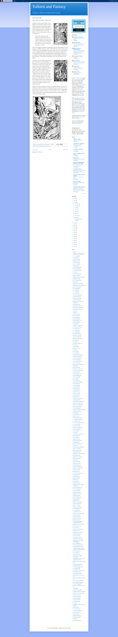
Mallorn (74, 445)
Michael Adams (76, 463)
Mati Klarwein (76, 455)
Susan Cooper (76, 535)
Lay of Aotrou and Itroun (78, 422)
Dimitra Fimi (76, 157)
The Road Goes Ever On (78, 570)
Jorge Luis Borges (76, 406)
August (76, 207)
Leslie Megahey (76, 429)
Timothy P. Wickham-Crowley (79, 585)
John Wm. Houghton (77, 403)
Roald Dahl (75, 500)
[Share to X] (59, 144)
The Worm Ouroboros (77, 580)
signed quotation (76, 519)
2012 (74, 244)
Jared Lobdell (75, 385)
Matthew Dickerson (77, 456)
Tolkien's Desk (76, 598)
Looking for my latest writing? (79, 159)
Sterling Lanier (76, 525)
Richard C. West (76, 493)
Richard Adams (76, 492)
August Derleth (76, 275)
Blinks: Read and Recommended (77, 49)
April (76, 211)
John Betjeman (76, 390)
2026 (74, 198)
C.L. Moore (75, 291)
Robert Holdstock (76, 503)
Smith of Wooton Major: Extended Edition (78, 522)
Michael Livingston (77, 466)
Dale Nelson (75, 314)
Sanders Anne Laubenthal (78, 513)
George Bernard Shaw (77, 354)
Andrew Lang (38, 146)
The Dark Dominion (77, 546)
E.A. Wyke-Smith (76, 327)
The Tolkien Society (77, 169)
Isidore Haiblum (76, 375)
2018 (74, 232)
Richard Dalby (76, 495)
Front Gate (75, 351)
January (76, 217)
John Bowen (75, 391)
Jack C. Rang (75, 380)
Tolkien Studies (76, 596)
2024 (74, 202)
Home (50, 149)
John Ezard (75, 396)
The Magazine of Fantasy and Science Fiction (79, 559)
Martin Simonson (76, 450)
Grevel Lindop (76, 359)
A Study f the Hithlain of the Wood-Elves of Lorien (78, 254)
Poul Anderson (76, 490)
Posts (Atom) (40, 152)
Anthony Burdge (76, 267)
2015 (74, 238)
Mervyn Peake (76, 461)
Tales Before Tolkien (79, 88)
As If (74, 272)
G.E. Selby (75, 353)
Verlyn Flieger (76, 609)
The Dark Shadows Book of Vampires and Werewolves (78, 549)
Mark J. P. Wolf (76, 448)
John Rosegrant (76, 399)
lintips (74, 432)
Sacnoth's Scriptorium (78, 149)
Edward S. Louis (76, 335)
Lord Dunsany (76, 435)
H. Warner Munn (76, 361)
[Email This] (57, 144)
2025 (74, 200)
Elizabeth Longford (77, 338)
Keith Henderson (76, 411)
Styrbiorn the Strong (77, 529)
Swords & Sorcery (76, 537)
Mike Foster (75, 471)
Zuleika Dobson (76, 620)
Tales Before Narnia (80, 90)
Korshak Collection (77, 417)
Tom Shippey (75, 601)
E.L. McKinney (76, 328)
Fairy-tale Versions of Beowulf (41, 20)
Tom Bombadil (76, 599)
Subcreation (75, 530)
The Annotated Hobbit (77, 79)
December (77, 203)
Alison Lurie (75, 260)
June (76, 209)
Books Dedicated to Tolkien (78, 285)
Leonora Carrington (77, 427)
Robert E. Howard (76, 501)
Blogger (69, 628)
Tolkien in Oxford (76, 589)
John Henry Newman (77, 398)
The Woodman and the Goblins (79, 577)
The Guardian (76, 551)
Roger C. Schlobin (76, 506)
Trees (74, 602)
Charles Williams (76, 299)
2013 (74, 242)
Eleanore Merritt (76, 336)
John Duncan (75, 395)
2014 (74, 240)
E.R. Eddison (75, 331)
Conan (74, 310)
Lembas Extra (76, 424)
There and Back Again (77, 582)
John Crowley (76, 393)
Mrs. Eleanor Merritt (77, 473)
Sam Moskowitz (76, 511)
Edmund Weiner (76, 333)
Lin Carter (75, 430)
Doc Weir (75, 323)
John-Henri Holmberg (77, 404)
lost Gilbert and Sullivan (77, 140)
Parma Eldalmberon (77, 487)
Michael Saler (76, 469)
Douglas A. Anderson (76, 78)
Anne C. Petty (76, 264)
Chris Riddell (75, 304)
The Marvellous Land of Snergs (79, 561)
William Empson (76, 615)
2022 (74, 225)
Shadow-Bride (76, 516)
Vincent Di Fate (76, 612)
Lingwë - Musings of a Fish (79, 153)
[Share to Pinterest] (62, 144)
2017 (74, 234)
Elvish (74, 341)
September (77, 205)
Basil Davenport (76, 280)
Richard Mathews (76, 497)
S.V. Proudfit (75, 510)
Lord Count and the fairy (78, 434)
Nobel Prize (75, 476)
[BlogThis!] (58, 144)
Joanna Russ (75, 388)
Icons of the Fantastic (77, 370)
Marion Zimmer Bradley (78, 447)
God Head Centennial (77, 72)
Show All (84, 193)
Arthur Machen (76, 268)
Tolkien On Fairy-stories (78, 593)
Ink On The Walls (77, 181)
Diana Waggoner (76, 320)
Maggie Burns (76, 438)
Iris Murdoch (75, 372)
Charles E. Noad (76, 298)
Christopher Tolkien (77, 305)
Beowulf (42, 146)
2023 (74, 223)
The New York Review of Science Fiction (78, 565)
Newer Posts (35, 149)
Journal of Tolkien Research (79, 186)
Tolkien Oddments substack (78, 591)
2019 (74, 230)
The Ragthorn (76, 568)
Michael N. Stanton (77, 468)
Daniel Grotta (75, 315)
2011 (74, 246)
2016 (74, 236)
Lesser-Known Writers (78, 56)
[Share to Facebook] (60, 144)
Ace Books (75, 257)
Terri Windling (76, 543)
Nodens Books (76, 66)
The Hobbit (75, 552)
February (76, 215)
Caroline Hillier (76, 296)
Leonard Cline (76, 71)
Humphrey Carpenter (77, 368)
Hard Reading (76, 367)
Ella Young (75, 340)
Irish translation (76, 373)
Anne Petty (75, 265)
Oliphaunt (75, 479)
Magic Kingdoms (76, 440)
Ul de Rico (75, 607)
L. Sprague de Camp (77, 419)
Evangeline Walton (77, 343)
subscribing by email (77, 532)
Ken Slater (75, 412)
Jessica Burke (75, 386)
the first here (50, 90)
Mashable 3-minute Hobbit (78, 453)
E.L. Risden (75, 330)
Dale (74, 312)
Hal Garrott (75, 57)
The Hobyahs (75, 554)
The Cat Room (76, 150)
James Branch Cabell (77, 381)
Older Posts (65, 149)
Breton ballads (76, 288)
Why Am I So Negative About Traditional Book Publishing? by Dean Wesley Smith (78, 51)
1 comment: (52, 144)
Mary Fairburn (76, 451)
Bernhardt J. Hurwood (77, 283)
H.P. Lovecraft (76, 362)
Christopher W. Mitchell (78, 307)
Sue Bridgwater (76, 534)
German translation (77, 356)
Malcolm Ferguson (76, 443)
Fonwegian (75, 346)
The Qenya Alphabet (77, 567)
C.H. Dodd (75, 290)
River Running (76, 498)
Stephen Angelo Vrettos (77, 524)
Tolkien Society (76, 594)
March (76, 213)
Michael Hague (76, 465)
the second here (58, 90)
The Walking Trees (77, 573)
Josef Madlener (76, 408)
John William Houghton (77, 401)
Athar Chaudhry (76, 273)
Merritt (74, 460)
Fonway (74, 345)
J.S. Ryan (75, 378)
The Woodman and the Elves (78, 575)
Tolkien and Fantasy (49, 6)
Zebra (74, 618)
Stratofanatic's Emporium (78, 143)
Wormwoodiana (76, 42)
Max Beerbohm (76, 458)
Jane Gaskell (75, 383)
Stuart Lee (75, 527)
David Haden (75, 317)
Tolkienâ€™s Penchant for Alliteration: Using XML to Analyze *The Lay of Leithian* (79, 189)
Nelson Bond (75, 474)
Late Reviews (75, 421)
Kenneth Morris (76, 60)
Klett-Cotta (75, 416)
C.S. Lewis (75, 293)
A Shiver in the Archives (78, 37)
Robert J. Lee (75, 505)
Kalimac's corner (76, 139)
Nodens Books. (81, 95)
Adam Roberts (76, 259)
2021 (74, 226)
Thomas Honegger (76, 583)
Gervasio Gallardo (76, 358)
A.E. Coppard (76, 255)
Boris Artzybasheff (76, 286)
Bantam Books (76, 278)
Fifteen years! (75, 154)
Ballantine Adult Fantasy (78, 277)
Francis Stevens (76, 348)
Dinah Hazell (75, 322)
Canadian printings (76, 295)
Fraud (74, 349)
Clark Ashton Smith (77, 309)
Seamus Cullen (76, 515)
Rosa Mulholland (76, 508)
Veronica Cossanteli (77, 610)
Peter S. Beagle (76, 488)
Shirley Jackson (76, 518)
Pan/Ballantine (76, 482)
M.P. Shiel (75, 437)
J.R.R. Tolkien (47, 146)
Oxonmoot (75, 481)
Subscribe (79, 30)
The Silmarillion (76, 571)
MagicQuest (75, 442)
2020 (74, 228)
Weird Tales (75, 613)
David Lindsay (76, 318)
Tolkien (74, 588)
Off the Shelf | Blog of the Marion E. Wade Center (78, 163)
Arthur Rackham (76, 270)
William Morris (76, 617)
